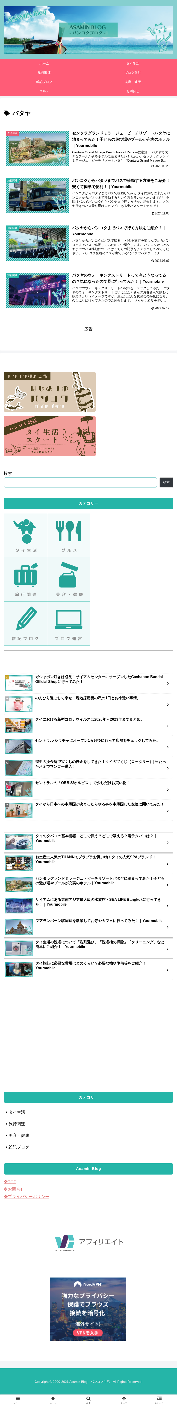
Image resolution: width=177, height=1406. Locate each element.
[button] (163, 920)
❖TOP (10, 1182)
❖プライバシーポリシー (26, 1196)
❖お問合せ (14, 1189)
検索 (8, 473)
